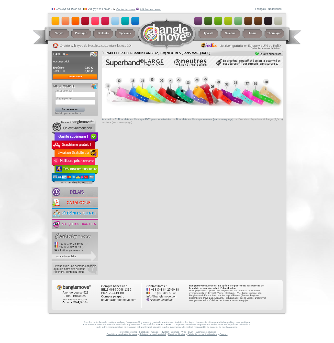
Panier (59, 54)
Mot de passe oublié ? (68, 113)
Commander (75, 76)
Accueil (106, 119)
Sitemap (175, 332)
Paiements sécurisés (205, 332)
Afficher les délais (150, 9)
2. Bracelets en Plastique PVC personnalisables (143, 119)
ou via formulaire (66, 256)
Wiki (183, 332)
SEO (190, 332)
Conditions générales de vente (122, 334)
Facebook (144, 332)
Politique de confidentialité (153, 334)
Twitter (165, 332)
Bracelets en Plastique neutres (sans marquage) (205, 119)
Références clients (127, 332)
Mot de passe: (64, 98)
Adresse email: (64, 90)
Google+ (155, 332)
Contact (224, 334)
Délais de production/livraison (202, 334)
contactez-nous (75, 271)
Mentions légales (176, 334)
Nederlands (275, 8)
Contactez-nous (125, 9)
